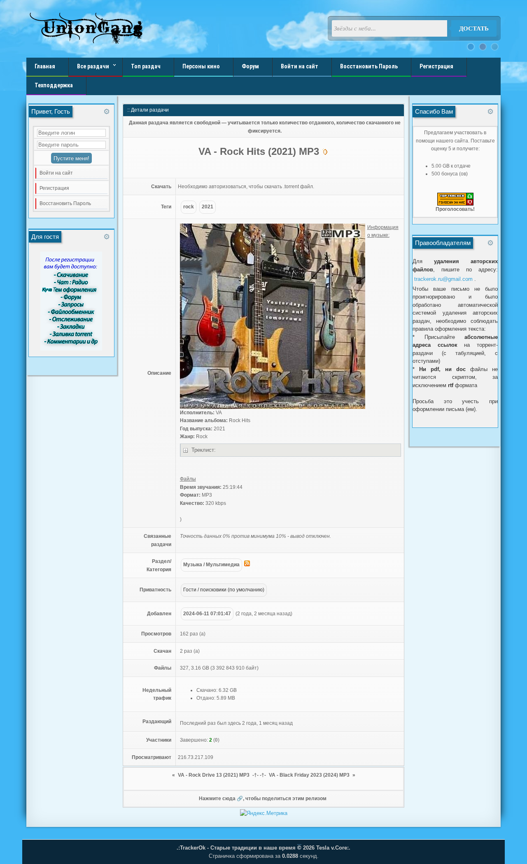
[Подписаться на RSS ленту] (247, 564)
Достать (474, 28)
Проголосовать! (455, 209)
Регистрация (54, 188)
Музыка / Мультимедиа (211, 564)
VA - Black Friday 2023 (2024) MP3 (309, 775)
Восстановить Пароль (65, 203)
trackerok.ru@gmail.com (443, 279)
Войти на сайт (56, 173)
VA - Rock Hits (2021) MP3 (260, 151)
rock (188, 207)
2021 (207, 207)
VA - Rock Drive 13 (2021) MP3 (214, 775)
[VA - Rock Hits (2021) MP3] (272, 407)
